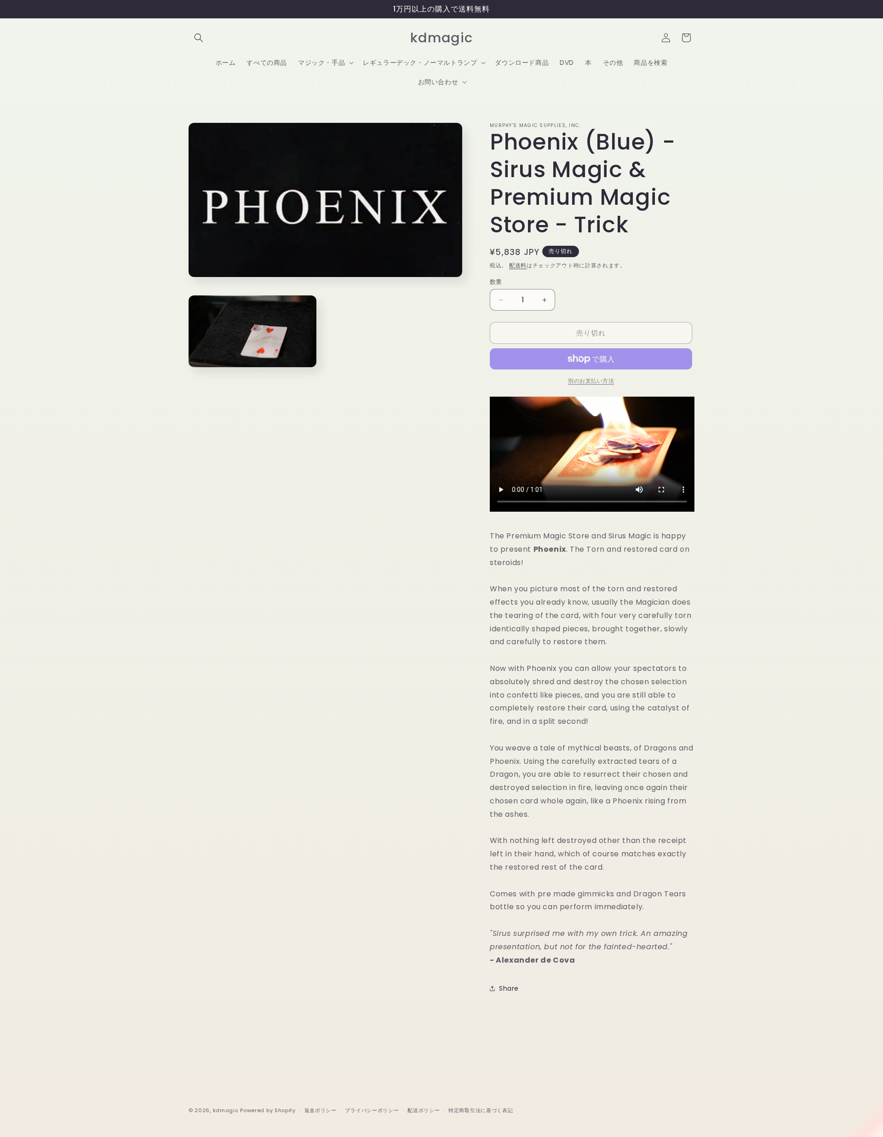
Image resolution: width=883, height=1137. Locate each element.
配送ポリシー (423, 1110)
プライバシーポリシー (372, 1110)
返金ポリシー (320, 1110)
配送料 (518, 265)
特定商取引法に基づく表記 (480, 1110)
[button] (199, 38)
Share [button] (509, 988)
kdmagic (226, 1110)
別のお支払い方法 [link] (591, 381)
